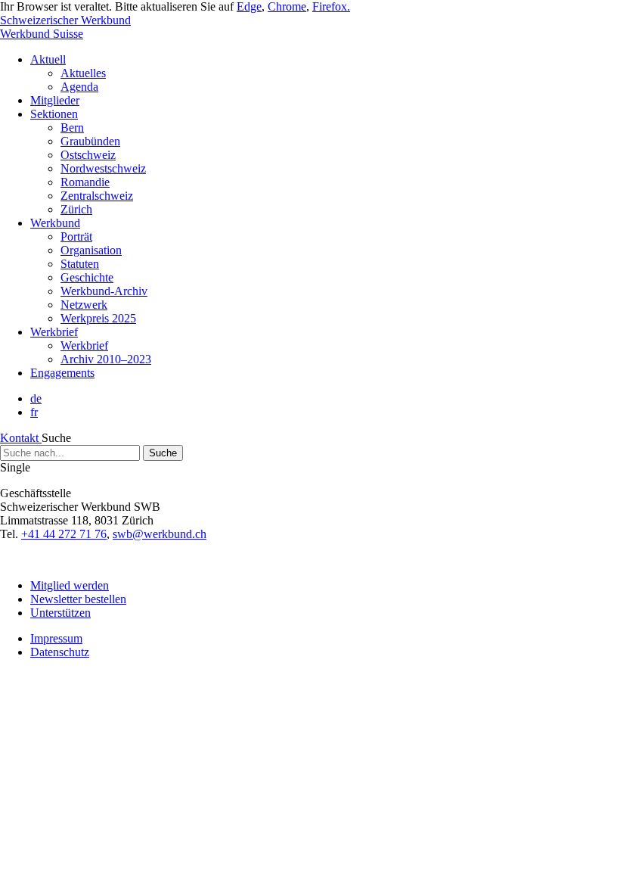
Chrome (287, 6)
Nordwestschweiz (103, 168)
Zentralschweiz (96, 195)
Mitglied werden (69, 585)
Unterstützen (60, 612)
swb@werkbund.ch (159, 533)
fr (34, 412)
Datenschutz (59, 652)
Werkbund (55, 222)
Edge (249, 6)
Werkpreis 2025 (98, 318)
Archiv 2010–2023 (105, 359)
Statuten (79, 263)
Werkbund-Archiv (103, 291)
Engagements (62, 372)
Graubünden (90, 141)
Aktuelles (83, 73)
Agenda (79, 86)
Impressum (56, 638)
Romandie (85, 182)
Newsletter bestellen (78, 599)
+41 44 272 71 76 (64, 533)
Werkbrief (54, 331)
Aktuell (48, 59)
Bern (72, 127)
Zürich (76, 209)
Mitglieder (54, 100)
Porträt (76, 236)
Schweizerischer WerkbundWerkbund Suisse (65, 27)
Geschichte (86, 277)
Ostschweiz (88, 154)
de (36, 398)
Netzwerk (83, 304)
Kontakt (21, 437)
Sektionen (54, 113)
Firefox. (331, 6)
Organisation (91, 250)
